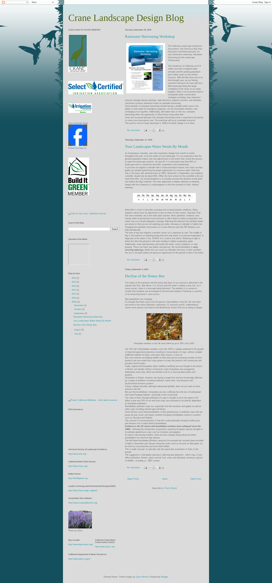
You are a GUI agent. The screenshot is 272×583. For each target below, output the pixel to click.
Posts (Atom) (171, 488)
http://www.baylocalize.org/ (80, 544)
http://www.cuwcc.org (104, 546)
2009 (74, 302)
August (77, 330)
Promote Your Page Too (77, 148)
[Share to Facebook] (160, 130)
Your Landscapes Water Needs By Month (156, 146)
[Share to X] (157, 130)
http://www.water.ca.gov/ (79, 559)
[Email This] (151, 130)
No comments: (134, 130)
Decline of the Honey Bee (145, 276)
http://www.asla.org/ (77, 454)
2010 (74, 298)
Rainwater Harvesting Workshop (150, 36)
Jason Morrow (142, 577)
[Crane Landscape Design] (77, 145)
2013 (74, 286)
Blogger (164, 577)
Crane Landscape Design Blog (126, 18)
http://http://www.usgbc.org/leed (82, 490)
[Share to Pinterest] (163, 130)
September (79, 313)
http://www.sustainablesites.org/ (82, 503)
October (78, 309)
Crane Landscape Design (78, 123)
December (79, 305)
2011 (74, 294)
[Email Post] (145, 130)
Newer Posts (133, 479)
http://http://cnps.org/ (78, 466)
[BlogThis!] (154, 130)
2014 (74, 282)
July (76, 334)
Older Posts (195, 479)
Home (164, 479)
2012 (74, 290)
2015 (74, 278)
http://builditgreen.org (78, 478)
